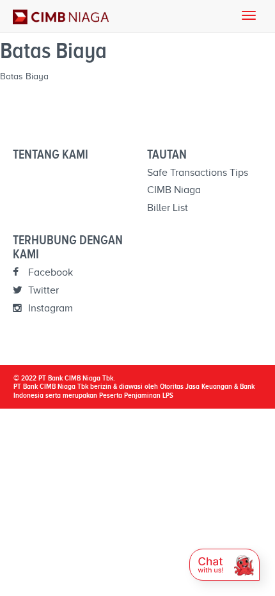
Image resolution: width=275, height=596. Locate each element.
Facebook (49, 272)
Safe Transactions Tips (197, 172)
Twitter (42, 290)
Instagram (49, 308)
